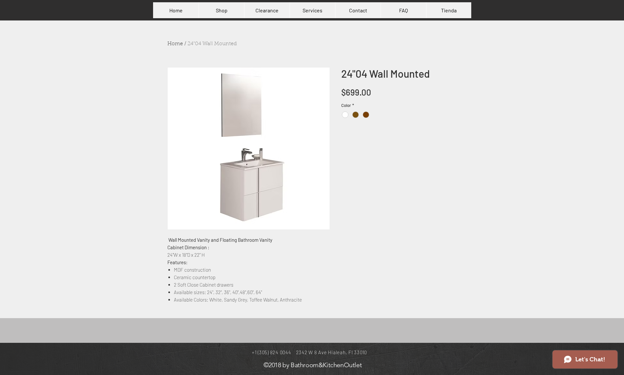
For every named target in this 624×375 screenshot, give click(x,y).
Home (175, 43)
